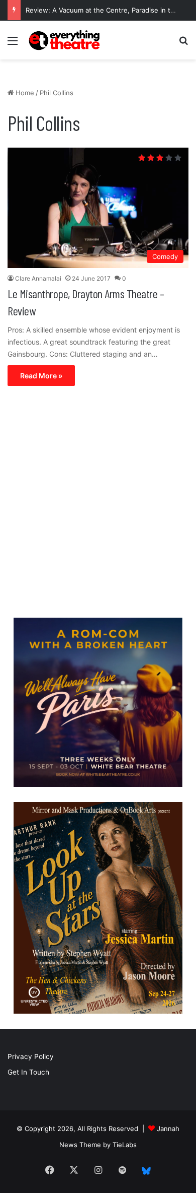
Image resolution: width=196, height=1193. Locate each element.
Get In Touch (28, 1072)
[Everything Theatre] (65, 40)
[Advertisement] (98, 504)
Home (24, 93)
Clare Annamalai (38, 278)
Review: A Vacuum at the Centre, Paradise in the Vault (111, 10)
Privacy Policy (31, 1056)
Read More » (41, 375)
